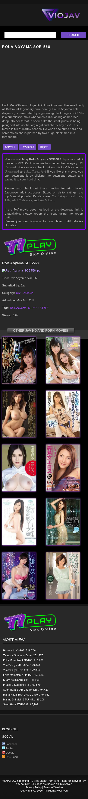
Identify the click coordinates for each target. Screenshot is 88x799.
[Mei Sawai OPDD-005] (63, 490)
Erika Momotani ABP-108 (17, 660)
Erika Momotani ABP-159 (17, 675)
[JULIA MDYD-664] (19, 436)
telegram (35, 221)
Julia (7, 200)
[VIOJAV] (61, 18)
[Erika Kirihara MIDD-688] (19, 382)
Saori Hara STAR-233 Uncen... (21, 689)
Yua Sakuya (59, 196)
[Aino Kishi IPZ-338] (63, 598)
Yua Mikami (47, 200)
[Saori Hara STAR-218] (19, 544)
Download (28, 146)
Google (9, 752)
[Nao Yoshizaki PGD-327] (63, 544)
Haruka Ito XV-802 (13, 650)
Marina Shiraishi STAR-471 (19, 699)
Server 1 (10, 146)
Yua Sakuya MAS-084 (16, 665)
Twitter (9, 748)
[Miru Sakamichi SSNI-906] (19, 598)
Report (44, 146)
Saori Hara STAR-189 (15, 704)
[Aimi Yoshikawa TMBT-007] (19, 490)
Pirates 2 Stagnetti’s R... (17, 684)
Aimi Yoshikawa (22, 200)
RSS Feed (11, 756)
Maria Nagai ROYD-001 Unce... (21, 694)
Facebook (11, 744)
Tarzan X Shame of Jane (17, 655)
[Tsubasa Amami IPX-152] (63, 436)
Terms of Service (53, 787)
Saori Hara (75, 196)
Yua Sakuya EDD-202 (16, 670)
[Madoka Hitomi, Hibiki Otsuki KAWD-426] (63, 382)
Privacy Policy (33, 787)
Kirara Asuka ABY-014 (16, 679)
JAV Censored (24, 293)
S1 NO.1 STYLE (38, 307)
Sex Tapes (32, 171)
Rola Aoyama (18, 307)
